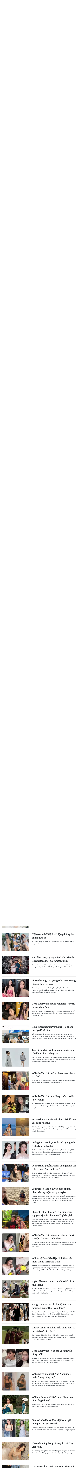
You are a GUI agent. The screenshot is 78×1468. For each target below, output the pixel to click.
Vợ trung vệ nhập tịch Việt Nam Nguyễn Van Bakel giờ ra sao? (53, 635)
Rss (75, 1436)
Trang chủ (3, 2)
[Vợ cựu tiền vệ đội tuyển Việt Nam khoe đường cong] (15, 803)
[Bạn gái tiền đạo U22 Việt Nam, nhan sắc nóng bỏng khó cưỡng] (15, 919)
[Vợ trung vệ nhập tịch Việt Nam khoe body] (15, 456)
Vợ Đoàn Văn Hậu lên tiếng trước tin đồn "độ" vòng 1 (53, 172)
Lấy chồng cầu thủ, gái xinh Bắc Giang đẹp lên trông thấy (52, 1306)
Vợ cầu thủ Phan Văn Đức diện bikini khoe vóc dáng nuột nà (54, 195)
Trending (10, 2)
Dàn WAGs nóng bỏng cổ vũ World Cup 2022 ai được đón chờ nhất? (52, 1144)
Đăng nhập (72, 2)
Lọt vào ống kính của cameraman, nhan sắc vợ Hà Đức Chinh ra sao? (53, 1098)
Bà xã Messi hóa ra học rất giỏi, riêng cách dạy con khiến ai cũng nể (51, 1052)
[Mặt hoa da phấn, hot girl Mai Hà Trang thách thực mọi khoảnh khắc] (15, 618)
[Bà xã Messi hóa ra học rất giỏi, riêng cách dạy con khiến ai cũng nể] (15, 1057)
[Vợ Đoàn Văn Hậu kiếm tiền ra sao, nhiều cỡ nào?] (15, 155)
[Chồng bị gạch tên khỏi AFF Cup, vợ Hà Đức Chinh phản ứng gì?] (15, 1080)
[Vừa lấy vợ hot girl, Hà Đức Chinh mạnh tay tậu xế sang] (15, 1127)
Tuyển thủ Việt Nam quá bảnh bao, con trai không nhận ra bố (52, 681)
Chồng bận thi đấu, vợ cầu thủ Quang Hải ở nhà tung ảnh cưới (53, 219)
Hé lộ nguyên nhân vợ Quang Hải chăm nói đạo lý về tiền (52, 103)
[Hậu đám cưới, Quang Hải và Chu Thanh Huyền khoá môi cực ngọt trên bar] (15, 39)
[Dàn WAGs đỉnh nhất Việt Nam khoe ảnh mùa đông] (15, 548)
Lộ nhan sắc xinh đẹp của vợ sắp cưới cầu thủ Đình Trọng (53, 1376)
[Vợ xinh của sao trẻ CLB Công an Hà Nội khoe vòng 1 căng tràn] (15, 872)
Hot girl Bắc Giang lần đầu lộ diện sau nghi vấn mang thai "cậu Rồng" (51, 381)
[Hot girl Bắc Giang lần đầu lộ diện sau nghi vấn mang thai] (15, 386)
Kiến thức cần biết (37, 1446)
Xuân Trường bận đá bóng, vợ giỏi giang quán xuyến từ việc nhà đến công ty (53, 658)
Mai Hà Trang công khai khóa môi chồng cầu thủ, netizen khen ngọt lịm (53, 728)
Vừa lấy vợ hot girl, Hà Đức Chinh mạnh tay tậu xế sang (52, 1121)
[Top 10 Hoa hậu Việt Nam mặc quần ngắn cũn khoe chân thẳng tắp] (15, 132)
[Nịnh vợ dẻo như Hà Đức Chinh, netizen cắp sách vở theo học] (15, 1358)
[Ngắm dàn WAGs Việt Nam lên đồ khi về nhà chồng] (15, 363)
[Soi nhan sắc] (15, 595)
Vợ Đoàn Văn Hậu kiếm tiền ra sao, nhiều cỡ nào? (53, 149)
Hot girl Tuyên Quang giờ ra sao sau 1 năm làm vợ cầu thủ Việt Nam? (51, 774)
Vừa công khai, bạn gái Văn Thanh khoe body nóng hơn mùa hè (52, 890)
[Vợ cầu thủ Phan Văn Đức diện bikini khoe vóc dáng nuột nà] (15, 201)
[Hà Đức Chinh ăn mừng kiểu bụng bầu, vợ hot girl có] (15, 409)
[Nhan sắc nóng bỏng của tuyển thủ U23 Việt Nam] (15, 525)
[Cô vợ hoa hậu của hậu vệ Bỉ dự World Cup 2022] (15, 1173)
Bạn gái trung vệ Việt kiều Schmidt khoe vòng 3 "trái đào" (53, 820)
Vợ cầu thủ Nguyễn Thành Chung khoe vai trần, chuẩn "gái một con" (54, 242)
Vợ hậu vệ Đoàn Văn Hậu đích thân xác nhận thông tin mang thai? (52, 334)
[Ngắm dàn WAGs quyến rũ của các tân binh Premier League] (15, 988)
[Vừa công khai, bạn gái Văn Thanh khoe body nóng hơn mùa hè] (15, 895)
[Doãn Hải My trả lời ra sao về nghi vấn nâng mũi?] (15, 433)
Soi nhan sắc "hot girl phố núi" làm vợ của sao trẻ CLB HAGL (52, 589)
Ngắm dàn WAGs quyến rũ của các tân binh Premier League (52, 982)
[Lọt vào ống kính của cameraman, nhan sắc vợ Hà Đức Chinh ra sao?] (15, 1104)
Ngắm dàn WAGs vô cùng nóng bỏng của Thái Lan (53, 1029)
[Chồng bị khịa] (15, 294)
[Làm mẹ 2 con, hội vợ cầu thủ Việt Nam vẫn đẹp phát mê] (15, 1011)
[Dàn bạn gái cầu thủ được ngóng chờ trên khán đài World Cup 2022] (15, 1196)
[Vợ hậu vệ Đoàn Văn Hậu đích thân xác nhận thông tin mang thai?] (15, 340)
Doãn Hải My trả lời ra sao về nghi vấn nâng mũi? (52, 427)
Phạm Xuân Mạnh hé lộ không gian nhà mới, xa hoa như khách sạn (52, 1329)
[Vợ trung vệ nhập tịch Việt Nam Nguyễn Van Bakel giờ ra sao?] (15, 641)
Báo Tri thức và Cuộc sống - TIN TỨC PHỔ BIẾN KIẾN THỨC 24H (10, 1436)
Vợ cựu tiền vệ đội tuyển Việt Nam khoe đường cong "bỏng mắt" (52, 797)
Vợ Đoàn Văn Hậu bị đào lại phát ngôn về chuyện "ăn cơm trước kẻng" (53, 311)
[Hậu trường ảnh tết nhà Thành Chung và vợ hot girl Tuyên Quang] (15, 571)
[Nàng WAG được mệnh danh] (15, 965)
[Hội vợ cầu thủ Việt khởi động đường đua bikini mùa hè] (15, 16)
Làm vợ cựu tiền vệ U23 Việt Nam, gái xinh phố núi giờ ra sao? (51, 496)
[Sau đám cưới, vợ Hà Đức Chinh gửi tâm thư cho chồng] (15, 1404)
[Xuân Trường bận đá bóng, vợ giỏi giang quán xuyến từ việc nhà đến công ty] (15, 664)
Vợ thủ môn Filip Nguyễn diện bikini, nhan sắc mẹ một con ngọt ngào (51, 265)
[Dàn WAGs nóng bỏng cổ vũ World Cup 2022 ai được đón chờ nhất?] (15, 1150)
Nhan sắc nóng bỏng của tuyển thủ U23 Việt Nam (52, 519)
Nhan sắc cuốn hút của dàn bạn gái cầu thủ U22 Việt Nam (52, 936)
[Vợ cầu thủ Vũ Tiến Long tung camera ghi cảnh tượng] (15, 849)
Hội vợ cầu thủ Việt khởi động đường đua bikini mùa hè (53, 10)
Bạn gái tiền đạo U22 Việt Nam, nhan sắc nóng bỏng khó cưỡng (53, 913)
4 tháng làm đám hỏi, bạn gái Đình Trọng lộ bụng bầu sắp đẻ (53, 1237)
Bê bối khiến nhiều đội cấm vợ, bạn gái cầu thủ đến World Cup (52, 1283)
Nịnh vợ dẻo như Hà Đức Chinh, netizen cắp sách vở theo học (53, 1352)
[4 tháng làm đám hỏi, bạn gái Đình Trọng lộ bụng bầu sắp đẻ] (15, 1242)
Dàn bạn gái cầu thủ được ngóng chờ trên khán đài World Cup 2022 (53, 1190)
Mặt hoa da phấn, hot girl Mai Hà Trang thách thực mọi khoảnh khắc (53, 612)
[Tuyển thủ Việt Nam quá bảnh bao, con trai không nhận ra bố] (15, 687)
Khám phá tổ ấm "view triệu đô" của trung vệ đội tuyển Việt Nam (51, 705)
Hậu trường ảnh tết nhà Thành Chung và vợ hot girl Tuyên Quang (53, 566)
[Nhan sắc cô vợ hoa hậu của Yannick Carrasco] (15, 1219)
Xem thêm (15, 2)
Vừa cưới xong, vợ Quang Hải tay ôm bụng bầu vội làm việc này (54, 57)
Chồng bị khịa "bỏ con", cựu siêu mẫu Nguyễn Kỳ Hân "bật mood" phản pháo (52, 288)
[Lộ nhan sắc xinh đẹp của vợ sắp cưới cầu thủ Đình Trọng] (15, 1381)
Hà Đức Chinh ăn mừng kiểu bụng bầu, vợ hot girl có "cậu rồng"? (53, 404)
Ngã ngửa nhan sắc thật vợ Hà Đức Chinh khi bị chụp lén (53, 1260)
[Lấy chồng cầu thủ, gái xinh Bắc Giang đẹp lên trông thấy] (15, 1312)
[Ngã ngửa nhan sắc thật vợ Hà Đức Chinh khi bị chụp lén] (15, 1266)
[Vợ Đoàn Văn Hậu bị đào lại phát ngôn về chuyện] (15, 317)
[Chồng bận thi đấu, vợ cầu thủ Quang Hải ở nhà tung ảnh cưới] (15, 224)
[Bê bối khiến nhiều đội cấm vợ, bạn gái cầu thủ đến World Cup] (15, 1289)
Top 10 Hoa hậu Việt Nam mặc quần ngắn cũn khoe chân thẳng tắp (53, 126)
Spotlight (71, 1446)
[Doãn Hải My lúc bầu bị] (15, 85)
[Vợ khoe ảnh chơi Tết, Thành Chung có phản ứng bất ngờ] (15, 479)
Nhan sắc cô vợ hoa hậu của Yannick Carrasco (51, 1214)
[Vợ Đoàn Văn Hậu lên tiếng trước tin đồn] (15, 178)
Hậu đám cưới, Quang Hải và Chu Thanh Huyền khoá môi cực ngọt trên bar (53, 34)
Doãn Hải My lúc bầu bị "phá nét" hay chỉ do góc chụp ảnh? (53, 80)
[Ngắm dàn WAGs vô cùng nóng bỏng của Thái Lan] (15, 1034)
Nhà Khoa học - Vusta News (20, 1446)
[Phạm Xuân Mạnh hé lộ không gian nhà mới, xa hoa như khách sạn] (15, 1335)
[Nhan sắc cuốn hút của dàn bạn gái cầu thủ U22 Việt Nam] (15, 942)
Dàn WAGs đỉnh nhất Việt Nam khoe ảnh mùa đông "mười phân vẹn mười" (53, 543)
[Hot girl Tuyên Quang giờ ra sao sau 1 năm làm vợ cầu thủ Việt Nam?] (15, 780)
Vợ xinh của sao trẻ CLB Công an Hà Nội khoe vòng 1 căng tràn (53, 867)
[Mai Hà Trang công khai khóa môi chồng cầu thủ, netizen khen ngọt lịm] (15, 733)
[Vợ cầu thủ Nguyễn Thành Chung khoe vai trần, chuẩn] (15, 247)
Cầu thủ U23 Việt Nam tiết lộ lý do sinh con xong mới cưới (52, 751)
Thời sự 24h (49, 1446)
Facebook (70, 1436)
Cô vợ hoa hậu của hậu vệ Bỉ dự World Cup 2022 (54, 1167)
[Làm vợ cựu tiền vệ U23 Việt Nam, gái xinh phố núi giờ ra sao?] (15, 502)
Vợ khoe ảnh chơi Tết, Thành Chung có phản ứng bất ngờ (52, 473)
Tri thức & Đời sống (60, 1446)
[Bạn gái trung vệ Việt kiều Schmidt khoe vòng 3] (15, 826)
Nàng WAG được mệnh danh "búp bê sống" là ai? (51, 959)
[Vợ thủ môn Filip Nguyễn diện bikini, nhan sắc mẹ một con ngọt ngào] (15, 271)
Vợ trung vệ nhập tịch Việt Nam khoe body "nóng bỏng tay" (51, 450)
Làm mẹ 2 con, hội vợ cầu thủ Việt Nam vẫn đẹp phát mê (52, 1005)
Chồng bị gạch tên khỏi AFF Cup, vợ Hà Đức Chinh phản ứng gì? (52, 1075)
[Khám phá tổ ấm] (15, 710)
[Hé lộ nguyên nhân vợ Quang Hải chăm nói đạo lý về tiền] (15, 109)
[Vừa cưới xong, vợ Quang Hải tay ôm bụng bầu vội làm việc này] (15, 62)
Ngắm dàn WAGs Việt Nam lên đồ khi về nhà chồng (53, 357)
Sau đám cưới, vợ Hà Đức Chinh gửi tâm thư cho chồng (52, 1399)
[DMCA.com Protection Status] (39, 1465)
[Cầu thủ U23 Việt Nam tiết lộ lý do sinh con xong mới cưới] (15, 757)
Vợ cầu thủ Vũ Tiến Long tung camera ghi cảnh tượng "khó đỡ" (53, 843)
